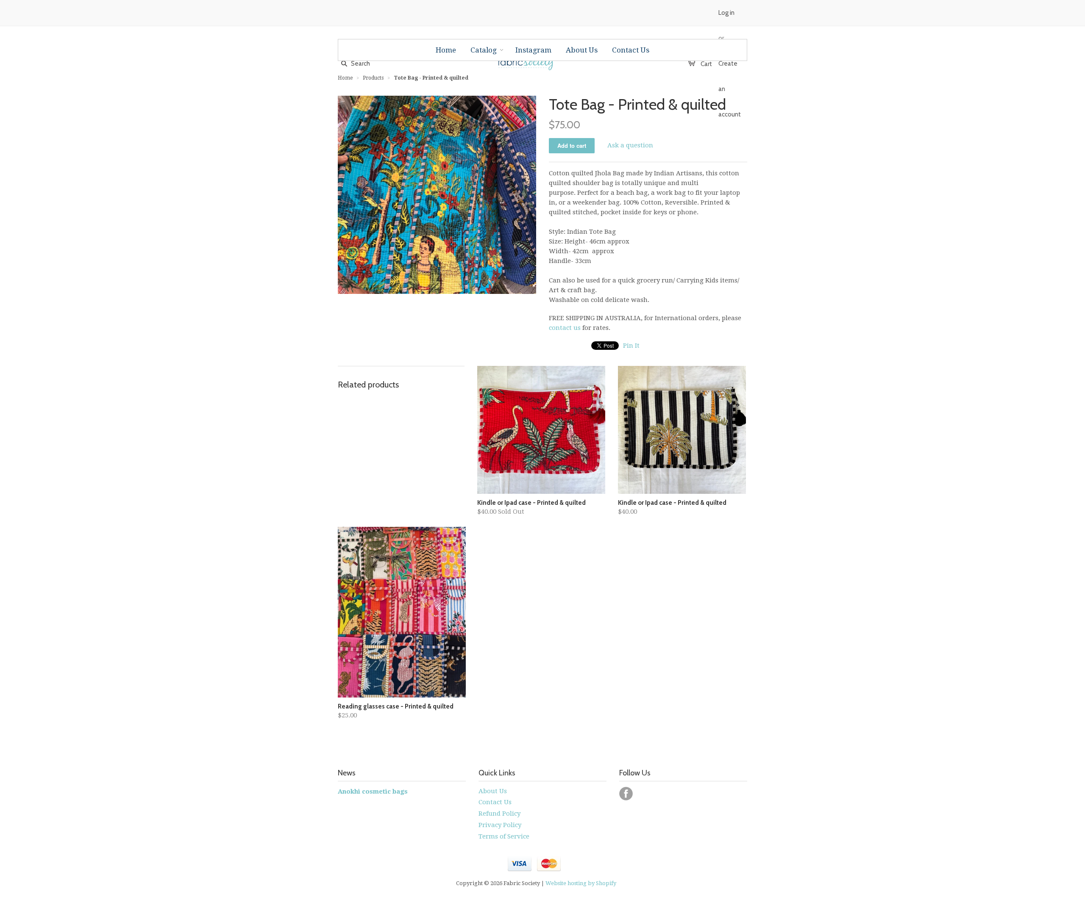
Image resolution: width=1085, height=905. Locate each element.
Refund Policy (499, 813)
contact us (565, 328)
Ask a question (630, 145)
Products (373, 78)
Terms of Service (504, 836)
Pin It (631, 345)
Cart (702, 64)
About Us (493, 791)
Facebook (626, 793)
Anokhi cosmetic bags (373, 791)
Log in (726, 13)
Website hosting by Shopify (580, 883)
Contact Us (495, 802)
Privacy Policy (500, 825)
